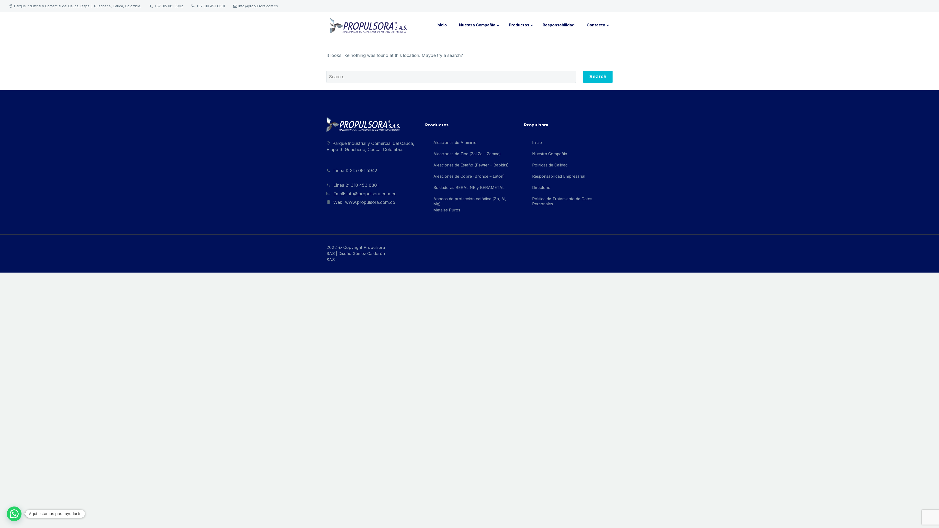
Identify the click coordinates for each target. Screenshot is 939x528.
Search (597, 76)
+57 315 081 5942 (169, 6)
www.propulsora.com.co (370, 202)
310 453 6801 (365, 185)
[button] (14, 513)
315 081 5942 (363, 170)
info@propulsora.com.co (258, 6)
